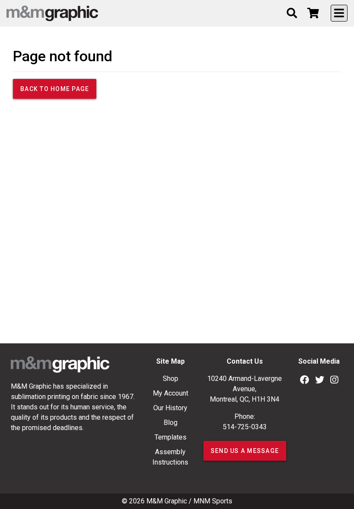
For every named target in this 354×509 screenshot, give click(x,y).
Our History (170, 408)
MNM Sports (212, 501)
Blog (170, 422)
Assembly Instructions (170, 457)
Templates (170, 437)
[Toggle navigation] (339, 13)
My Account (170, 393)
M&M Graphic (166, 501)
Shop (170, 378)
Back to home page (54, 88)
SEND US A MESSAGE (245, 450)
